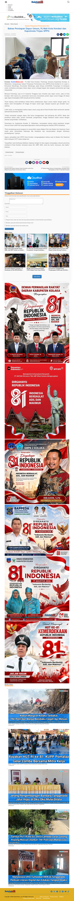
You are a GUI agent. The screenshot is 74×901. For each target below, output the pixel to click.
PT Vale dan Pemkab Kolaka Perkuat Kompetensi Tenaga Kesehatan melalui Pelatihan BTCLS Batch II (37, 249)
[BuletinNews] (37, 2)
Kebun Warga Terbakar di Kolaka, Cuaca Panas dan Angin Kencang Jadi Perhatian (28, 723)
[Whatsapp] (67, 34)
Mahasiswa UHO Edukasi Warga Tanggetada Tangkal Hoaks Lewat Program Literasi (29, 884)
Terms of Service (44, 896)
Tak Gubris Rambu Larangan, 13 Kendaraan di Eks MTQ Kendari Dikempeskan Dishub (14, 269)
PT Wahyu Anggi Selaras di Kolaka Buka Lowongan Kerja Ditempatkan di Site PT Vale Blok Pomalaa (55, 168)
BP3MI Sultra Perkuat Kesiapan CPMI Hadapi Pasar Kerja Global (36, 269)
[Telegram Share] (64, 34)
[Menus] (6, 2)
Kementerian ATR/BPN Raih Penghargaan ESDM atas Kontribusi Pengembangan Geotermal (59, 269)
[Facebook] (26, 162)
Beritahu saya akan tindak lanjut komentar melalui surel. (20, 222)
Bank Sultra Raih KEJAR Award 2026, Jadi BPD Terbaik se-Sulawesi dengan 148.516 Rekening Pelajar (15, 249)
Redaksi (61, 896)
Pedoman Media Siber (28, 898)
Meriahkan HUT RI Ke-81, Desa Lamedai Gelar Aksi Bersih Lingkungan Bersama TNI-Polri (30, 844)
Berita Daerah (8, 35)
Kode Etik (38, 898)
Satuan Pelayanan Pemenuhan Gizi (37, 26)
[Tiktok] (47, 162)
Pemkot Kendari (9, 152)
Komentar (7, 203)
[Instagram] (37, 162)
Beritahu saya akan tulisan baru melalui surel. (17, 225)
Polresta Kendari (20, 152)
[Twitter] (30, 162)
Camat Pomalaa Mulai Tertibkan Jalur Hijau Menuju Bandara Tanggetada (26, 804)
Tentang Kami (46, 898)
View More (37, 276)
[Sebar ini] (58, 34)
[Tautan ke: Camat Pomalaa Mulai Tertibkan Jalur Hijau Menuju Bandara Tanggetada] (38, 786)
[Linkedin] (40, 162)
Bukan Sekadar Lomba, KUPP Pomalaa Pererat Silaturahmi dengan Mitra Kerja (27, 764)
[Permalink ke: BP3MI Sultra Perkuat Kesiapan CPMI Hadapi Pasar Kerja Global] (37, 260)
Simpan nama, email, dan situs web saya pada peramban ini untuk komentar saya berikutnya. (29, 219)
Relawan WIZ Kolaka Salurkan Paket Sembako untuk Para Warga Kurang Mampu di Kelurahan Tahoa (19, 168)
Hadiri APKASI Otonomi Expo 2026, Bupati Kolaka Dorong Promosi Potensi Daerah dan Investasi (58, 249)
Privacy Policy (54, 896)
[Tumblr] (33, 162)
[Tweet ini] (61, 34)
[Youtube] (43, 162)
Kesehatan (13, 35)
